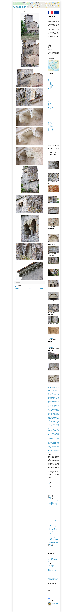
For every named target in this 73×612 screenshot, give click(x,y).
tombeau (52, 449)
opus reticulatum (57, 433)
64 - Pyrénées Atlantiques (51, 122)
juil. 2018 (50, 495)
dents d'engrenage (56, 416)
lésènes (49, 428)
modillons (57, 429)
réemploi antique (56, 442)
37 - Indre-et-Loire (50, 101)
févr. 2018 (50, 544)
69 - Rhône (49, 125)
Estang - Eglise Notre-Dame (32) (53, 503)
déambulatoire (57, 417)
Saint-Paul (57, 394)
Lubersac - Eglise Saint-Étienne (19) (53, 541)
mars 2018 (50, 499)
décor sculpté (53, 418)
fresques (54, 421)
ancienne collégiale (56, 398)
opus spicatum (50, 434)
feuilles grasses (51, 420)
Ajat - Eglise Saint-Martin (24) (52, 528)
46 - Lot (49, 109)
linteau (51, 426)
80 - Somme (49, 133)
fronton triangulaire (52, 422)
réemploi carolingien (50, 443)
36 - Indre (49, 100)
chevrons (57, 409)
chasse (48, 409)
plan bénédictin (51, 438)
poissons (55, 439)
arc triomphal (54, 400)
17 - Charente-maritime (51, 87)
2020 (49, 486)
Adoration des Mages (54, 387)
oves (56, 435)
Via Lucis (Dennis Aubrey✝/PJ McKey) (53, 565)
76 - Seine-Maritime (50, 129)
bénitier (48, 404)
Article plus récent (17, 288)
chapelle (55, 405)
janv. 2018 (50, 545)
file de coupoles (55, 420)
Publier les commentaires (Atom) (22, 289)
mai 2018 (50, 497)
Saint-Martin (51, 394)
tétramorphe (51, 451)
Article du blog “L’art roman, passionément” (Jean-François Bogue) (53, 578)
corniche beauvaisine (52, 413)
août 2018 (50, 494)
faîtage (48, 420)
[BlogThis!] (17, 282)
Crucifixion (54, 389)
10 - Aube (49, 81)
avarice (54, 402)
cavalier (49, 405)
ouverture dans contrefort (51, 435)
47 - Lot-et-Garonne (50, 110)
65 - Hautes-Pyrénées (51, 123)
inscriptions (54, 424)
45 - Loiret (49, 108)
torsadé (54, 449)
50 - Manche (49, 112)
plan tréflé (54, 438)
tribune (56, 450)
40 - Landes (49, 103)
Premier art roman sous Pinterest (52, 556)
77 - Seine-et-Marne (50, 130)
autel (52, 402)
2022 (49, 484)
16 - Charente (50, 86)
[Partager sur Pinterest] (19, 282)
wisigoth (48, 452)
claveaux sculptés (56, 411)
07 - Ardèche (49, 79)
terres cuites (49, 449)
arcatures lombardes (50, 401)
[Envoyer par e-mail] (16, 282)
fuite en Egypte (57, 422)
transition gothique (53, 450)
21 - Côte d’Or (50, 90)
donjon (54, 417)
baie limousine (57, 402)
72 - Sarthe (49, 127)
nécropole (53, 432)
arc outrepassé (51, 400)
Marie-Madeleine (57, 391)
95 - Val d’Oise (50, 141)
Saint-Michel (54, 394)
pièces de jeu (51, 437)
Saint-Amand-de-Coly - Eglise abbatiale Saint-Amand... (52, 527)
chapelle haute (57, 405)
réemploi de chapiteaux (56, 443)
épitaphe (57, 452)
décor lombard (49, 418)
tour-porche (49, 450)
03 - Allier (49, 78)
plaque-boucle (57, 438)
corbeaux (49, 413)
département (57, 418)
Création (56, 389)
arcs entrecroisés (55, 401)
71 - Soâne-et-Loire (50, 126)
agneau (51, 397)
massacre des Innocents (53, 429)
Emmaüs (55, 390)
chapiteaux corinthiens (55, 406)
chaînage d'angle (54, 409)
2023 (49, 483)
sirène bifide (55, 447)
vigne (55, 451)
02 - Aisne (49, 77)
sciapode (55, 446)
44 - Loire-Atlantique (50, 107)
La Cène (53, 391)
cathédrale (57, 404)
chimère (49, 410)
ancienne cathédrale (52, 398)
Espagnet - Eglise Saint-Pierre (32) (53, 500)
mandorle (57, 428)
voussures (57, 451)
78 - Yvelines (50, 131)
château (53, 410)
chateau (50, 409)
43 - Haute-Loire (50, 106)
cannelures (54, 404)
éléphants (55, 452)
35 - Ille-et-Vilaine (50, 99)
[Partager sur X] (18, 282)
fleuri (58, 420)
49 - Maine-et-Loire (50, 111)
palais (58, 435)
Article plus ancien (42, 288)
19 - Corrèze (49, 89)
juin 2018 (50, 496)
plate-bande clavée (50, 439)
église (52, 452)
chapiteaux (49, 406)
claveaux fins (52, 411)
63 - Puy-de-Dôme (50, 121)
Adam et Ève (49, 387)
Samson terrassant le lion (55, 395)
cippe (58, 410)
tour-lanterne (57, 449)
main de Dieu (51, 428)
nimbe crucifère (49, 432)
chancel (52, 405)
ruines (53, 442)
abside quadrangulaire (56, 396)
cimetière (56, 410)
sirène (53, 447)
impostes (57, 423)
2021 (49, 485)
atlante (58, 401)
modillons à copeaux (50, 430)
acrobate (49, 397)
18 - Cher (49, 88)
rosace (48, 442)
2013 (49, 551)
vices (53, 451)
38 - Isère (49, 102)
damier (53, 416)
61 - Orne (49, 120)
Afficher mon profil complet (55, 603)
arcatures (57, 400)
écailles (50, 452)
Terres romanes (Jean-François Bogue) (53, 566)
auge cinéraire (49, 402)
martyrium (49, 429)
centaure (51, 405)
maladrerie (55, 428)
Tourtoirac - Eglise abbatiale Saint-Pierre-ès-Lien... (53, 531)
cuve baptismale (50, 416)
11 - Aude (49, 82)
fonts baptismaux (50, 421)
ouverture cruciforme (56, 434)
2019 (49, 487)
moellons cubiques (56, 430)
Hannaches (51, 391)
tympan (58, 450)
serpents (51, 447)
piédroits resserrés (55, 437)
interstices (51, 425)
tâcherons (49, 451)
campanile (51, 404)
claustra (49, 411)
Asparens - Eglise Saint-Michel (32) (53, 505)
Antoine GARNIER (55, 602)
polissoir (58, 439)
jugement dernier (55, 425)
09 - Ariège (49, 80)
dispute (52, 417)
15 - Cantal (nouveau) (51, 85)
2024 (49, 482)
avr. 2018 (50, 498)
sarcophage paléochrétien (51, 446)
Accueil (30, 288)
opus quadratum (52, 433)
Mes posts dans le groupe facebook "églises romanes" (52, 558)
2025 (49, 481)
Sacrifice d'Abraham (52, 393)
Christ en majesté (50, 389)
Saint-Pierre (49, 395)
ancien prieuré (54, 397)
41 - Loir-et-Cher (50, 104)
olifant (50, 433)
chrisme (51, 410)
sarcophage (49, 445)
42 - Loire (49, 105)
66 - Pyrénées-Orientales (51, 124)
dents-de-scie (49, 417)
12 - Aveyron (49, 83)
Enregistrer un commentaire (18, 286)
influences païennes (50, 424)
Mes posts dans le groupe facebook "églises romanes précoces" (52, 559)
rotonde (51, 442)
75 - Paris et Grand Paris (51, 128)
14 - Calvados (50, 84)
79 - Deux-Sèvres (50, 132)
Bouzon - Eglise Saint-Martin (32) (53, 504)
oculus (55, 432)
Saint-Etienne (55, 393)
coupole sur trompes (53, 414)
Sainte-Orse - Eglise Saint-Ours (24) (53, 534)
